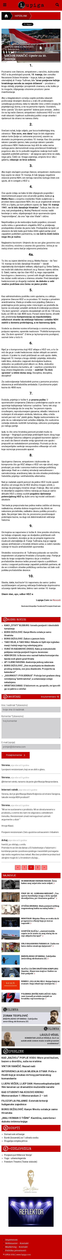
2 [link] (31, 867)
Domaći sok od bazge (14, 1134)
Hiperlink (21, 15)
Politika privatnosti (15, 1250)
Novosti (56, 600)
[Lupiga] (31, 4)
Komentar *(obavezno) (12, 716)
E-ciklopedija (17, 1149)
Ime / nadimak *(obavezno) (15, 705)
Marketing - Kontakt (16, 1246)
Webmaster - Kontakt (17, 1243)
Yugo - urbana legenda (15, 1158)
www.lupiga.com (23, 1254)
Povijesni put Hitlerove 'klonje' (18, 1155)
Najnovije (9, 875)
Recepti (11, 1128)
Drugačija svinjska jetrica (15, 1141)
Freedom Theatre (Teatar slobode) (20, 1162)
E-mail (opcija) (8, 742)
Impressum (11, 1239)
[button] (5, 4)
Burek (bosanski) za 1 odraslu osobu (21, 1137)
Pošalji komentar (15, 755)
